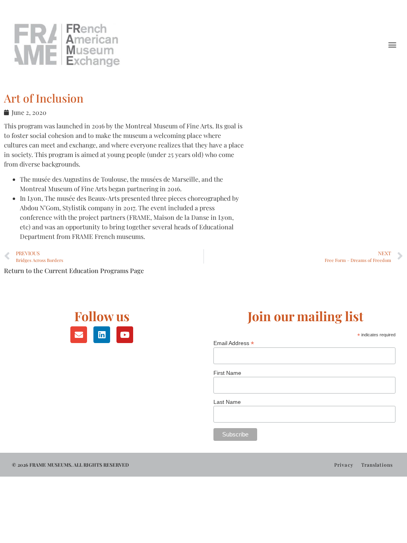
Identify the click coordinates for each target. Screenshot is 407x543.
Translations (377, 465)
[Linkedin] (101, 334)
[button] (392, 44)
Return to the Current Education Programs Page (74, 270)
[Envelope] (78, 334)
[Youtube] (124, 334)
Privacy (343, 465)
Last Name (227, 402)
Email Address (233, 342)
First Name (227, 373)
